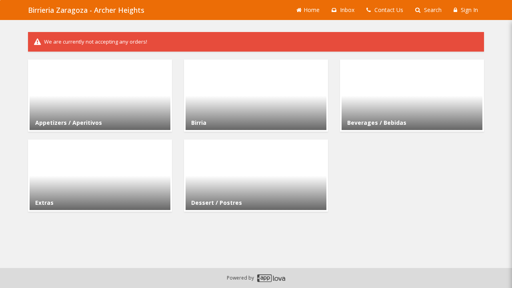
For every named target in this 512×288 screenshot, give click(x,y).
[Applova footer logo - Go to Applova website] (271, 278)
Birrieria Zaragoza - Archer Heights (86, 10)
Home (312, 10)
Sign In (468, 10)
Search (432, 10)
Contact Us (388, 10)
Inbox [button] (346, 10)
